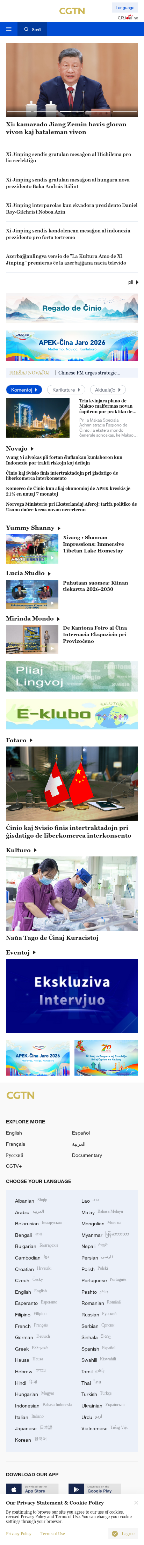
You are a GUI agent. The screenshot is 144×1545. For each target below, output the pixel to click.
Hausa (29, 1359)
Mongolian (101, 1222)
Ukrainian (103, 1405)
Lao (90, 1200)
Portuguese (104, 1279)
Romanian (101, 1302)
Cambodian (32, 1257)
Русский (14, 1155)
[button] (19, 111)
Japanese (33, 1427)
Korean (31, 1439)
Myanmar (105, 1234)
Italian (29, 1416)
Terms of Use (53, 1533)
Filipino (30, 1313)
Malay (102, 1211)
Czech (29, 1279)
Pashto (94, 1291)
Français (15, 1144)
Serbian (98, 1325)
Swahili (98, 1359)
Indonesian (43, 1405)
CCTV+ (14, 1166)
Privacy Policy (18, 1533)
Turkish (96, 1393)
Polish (94, 1268)
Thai (91, 1382)
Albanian (31, 1200)
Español (81, 1133)
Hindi (26, 1382)
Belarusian (38, 1222)
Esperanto (36, 1302)
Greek (31, 1348)
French (31, 1325)
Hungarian (34, 1393)
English (14, 1133)
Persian (97, 1257)
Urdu (91, 1416)
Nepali (94, 1245)
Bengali (28, 1234)
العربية (79, 1144)
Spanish (98, 1348)
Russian (99, 1313)
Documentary (87, 1155)
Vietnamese (104, 1427)
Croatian (33, 1268)
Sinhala (96, 1336)
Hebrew (30, 1370)
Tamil (93, 1370)
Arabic (29, 1211)
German (32, 1336)
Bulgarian (36, 1245)
